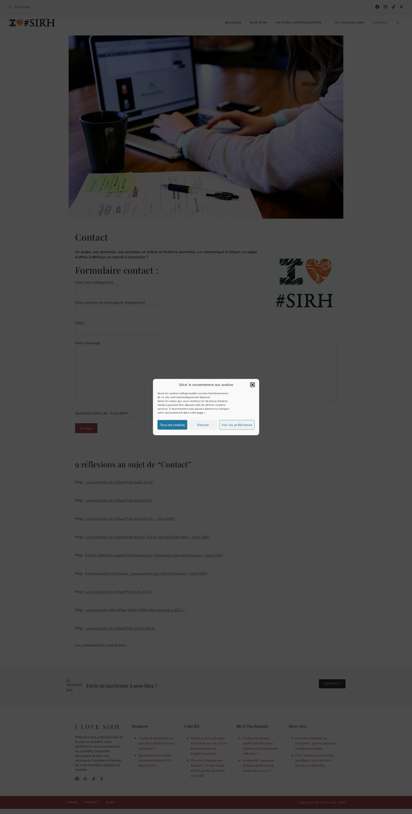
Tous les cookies (172, 425)
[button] (252, 385)
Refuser (203, 425)
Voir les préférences (236, 425)
